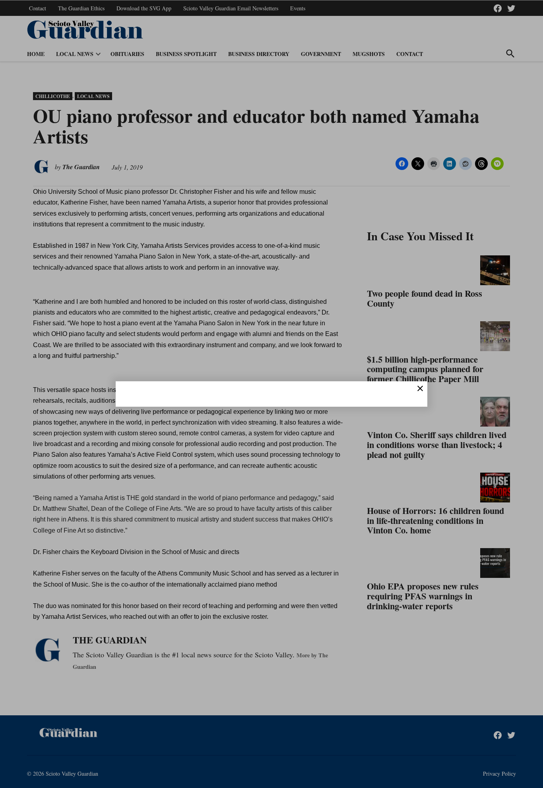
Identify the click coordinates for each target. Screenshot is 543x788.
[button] (271, 394)
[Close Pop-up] (420, 388)
